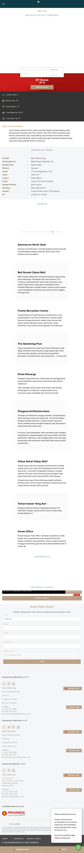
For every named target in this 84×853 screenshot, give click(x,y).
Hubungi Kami (74, 707)
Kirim (42, 661)
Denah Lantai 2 (54, 69)
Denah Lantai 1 (35, 69)
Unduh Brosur (42, 87)
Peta (64, 849)
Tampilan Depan (26, 69)
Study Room (59, 231)
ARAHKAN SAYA (73, 688)
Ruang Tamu (25, 231)
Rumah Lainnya (42, 598)
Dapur (52, 231)
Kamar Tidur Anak (45, 231)
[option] (42, 45)
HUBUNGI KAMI (22, 849)
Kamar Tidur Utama (34, 231)
